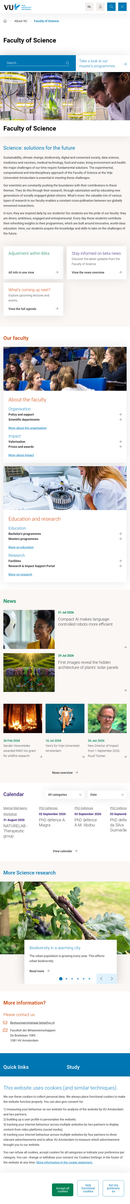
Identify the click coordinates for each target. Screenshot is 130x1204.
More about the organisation (27, 428)
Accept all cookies (62, 1189)
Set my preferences (113, 1188)
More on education (21, 547)
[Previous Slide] (101, 979)
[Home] (5, 21)
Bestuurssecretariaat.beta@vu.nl (32, 1022)
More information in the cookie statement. (64, 1162)
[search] (67, 63)
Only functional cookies (88, 1188)
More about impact (21, 455)
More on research (20, 574)
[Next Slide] (112, 979)
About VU (20, 21)
